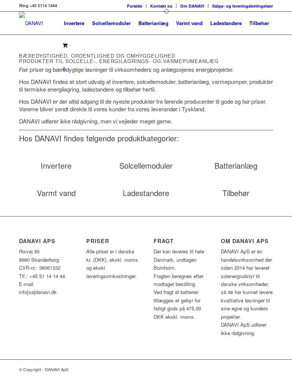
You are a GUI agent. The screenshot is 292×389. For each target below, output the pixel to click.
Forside (134, 6)
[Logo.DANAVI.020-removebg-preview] (31, 23)
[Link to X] (256, 369)
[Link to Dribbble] (267, 369)
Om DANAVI (192, 6)
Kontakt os (161, 6)
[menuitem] (134, 6)
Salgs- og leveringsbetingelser (242, 6)
